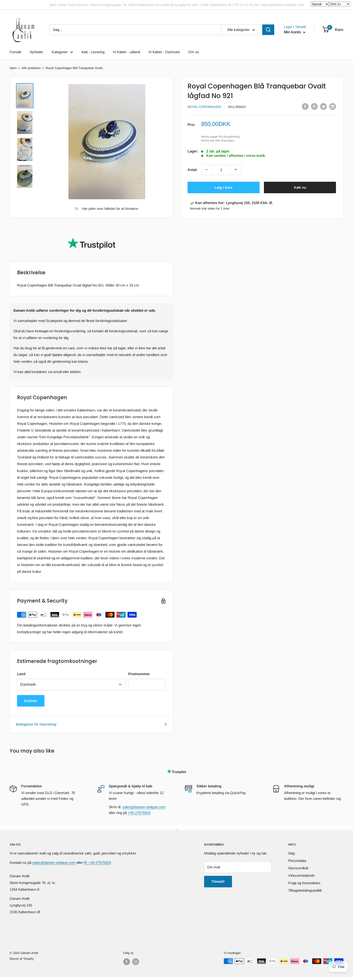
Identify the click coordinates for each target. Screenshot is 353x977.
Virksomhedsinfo (301, 875)
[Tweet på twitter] (323, 106)
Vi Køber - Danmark (164, 52)
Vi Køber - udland (126, 52)
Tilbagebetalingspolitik (305, 890)
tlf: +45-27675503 (97, 862)
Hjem (13, 68)
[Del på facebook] (305, 106)
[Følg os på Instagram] (135, 961)
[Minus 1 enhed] (206, 169)
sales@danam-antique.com (143, 807)
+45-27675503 (139, 813)
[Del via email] (332, 106)
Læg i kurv (223, 187)
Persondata (297, 861)
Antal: (193, 169)
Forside (15, 52)
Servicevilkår (298, 868)
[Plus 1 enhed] (236, 169)
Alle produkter (31, 68)
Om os (193, 52)
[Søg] (268, 29)
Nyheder (36, 52)
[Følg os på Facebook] (126, 961)
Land (21, 674)
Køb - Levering (92, 52)
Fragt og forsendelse (304, 883)
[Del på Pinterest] (314, 106)
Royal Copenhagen (204, 107)
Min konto (293, 32)
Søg (291, 853)
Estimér (30, 701)
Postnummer (139, 674)
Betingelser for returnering (36, 724)
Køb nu (300, 187)
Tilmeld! (218, 881)
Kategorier (60, 52)
